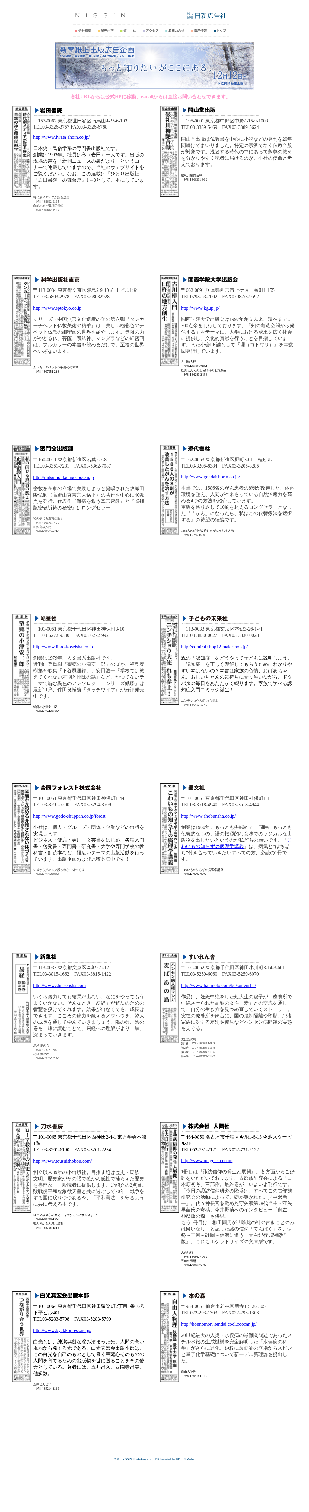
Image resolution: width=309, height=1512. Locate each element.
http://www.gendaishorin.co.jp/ (210, 476)
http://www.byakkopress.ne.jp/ (62, 1330)
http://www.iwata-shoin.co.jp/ (61, 137)
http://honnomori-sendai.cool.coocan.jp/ (218, 1324)
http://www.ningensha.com (206, 1160)
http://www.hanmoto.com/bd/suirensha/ (218, 985)
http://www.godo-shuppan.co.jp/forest (69, 816)
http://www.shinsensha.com (59, 985)
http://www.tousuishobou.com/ (62, 1161)
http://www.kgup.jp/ (200, 308)
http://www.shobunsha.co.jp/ (208, 816)
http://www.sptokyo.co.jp (57, 308)
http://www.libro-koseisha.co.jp (63, 646)
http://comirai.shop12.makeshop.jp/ (214, 646)
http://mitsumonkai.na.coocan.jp (63, 477)
